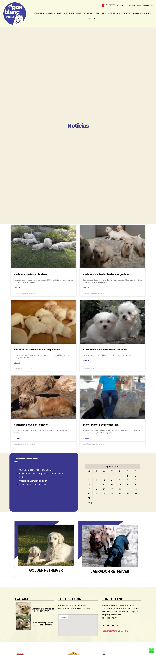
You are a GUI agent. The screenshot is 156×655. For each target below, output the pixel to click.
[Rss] (117, 625)
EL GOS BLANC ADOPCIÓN (32, 484)
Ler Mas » (17, 288)
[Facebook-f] (103, 625)
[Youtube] (112, 625)
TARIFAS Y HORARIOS (131, 13)
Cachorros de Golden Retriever (31, 424)
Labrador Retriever (73, 13)
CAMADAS (88, 13)
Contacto (147, 13)
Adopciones (101, 13)
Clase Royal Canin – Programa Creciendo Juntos (41, 473)
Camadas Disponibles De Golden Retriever (43, 623)
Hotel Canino (38, 13)
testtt (21, 477)
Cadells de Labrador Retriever (33, 481)
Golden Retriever (54, 13)
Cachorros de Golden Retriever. (31, 274)
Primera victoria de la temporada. (101, 424)
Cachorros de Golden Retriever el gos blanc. (107, 274)
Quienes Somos (115, 13)
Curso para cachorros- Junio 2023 (35, 470)
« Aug (89, 503)
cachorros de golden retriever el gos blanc (37, 349)
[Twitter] (108, 625)
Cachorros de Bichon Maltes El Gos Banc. (105, 349)
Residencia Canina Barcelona (115, 631)
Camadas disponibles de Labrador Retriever (43, 610)
